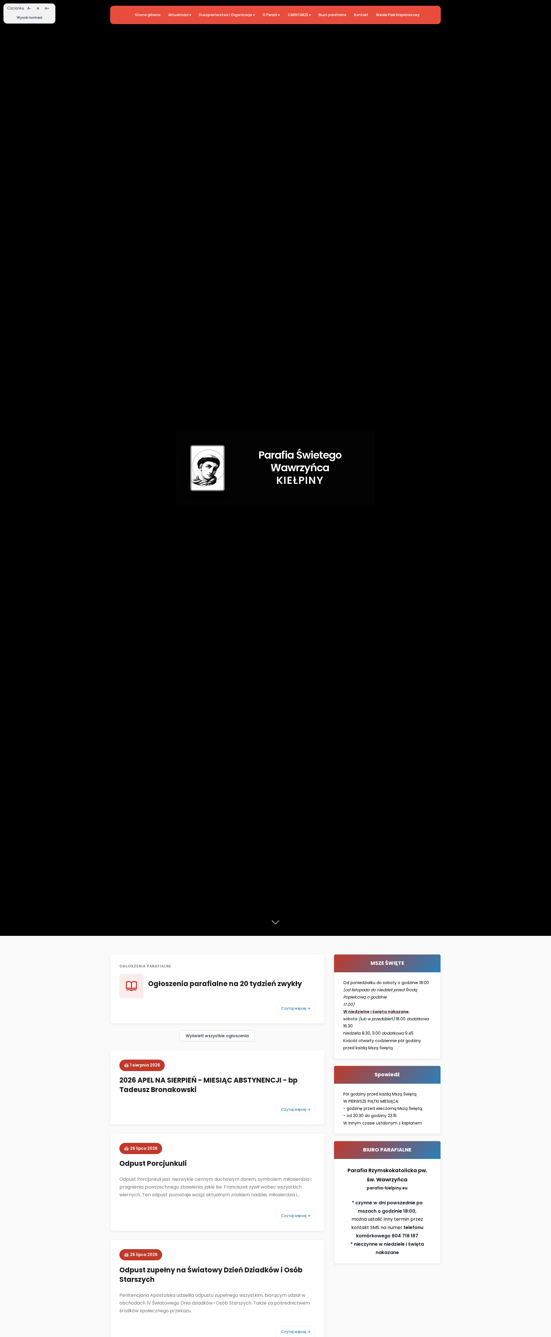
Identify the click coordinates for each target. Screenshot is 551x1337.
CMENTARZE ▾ (299, 14)
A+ (47, 8)
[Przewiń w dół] (275, 922)
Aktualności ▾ (179, 14)
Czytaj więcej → (296, 1008)
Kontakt (361, 14)
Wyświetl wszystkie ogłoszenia (217, 1036)
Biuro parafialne (332, 14)
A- (29, 8)
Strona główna (147, 14)
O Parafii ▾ (271, 14)
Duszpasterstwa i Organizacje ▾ (227, 14)
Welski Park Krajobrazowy (398, 14)
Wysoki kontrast (29, 18)
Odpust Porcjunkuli (153, 1163)
